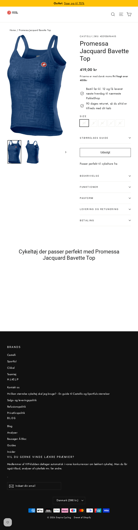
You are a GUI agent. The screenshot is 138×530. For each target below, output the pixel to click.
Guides (11, 445)
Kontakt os (13, 387)
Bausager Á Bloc (16, 439)
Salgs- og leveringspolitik (22, 400)
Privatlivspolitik (16, 413)
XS (84, 123)
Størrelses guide (94, 138)
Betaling (87, 220)
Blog (9, 426)
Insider (11, 452)
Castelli (86, 36)
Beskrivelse (89, 176)
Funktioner (89, 187)
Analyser (12, 433)
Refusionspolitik (16, 407)
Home (13, 30)
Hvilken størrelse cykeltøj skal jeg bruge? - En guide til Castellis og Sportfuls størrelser (58, 394)
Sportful (11, 361)
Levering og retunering (99, 209)
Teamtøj (12, 374)
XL (120, 123)
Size (83, 116)
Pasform (86, 198)
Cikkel (11, 368)
